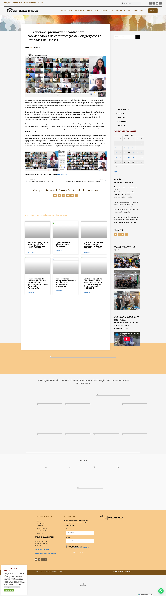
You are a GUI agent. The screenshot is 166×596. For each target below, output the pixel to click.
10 (116, 152)
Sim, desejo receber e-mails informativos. (77, 546)
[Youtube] (157, 3)
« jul (115, 171)
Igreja (27, 48)
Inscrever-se (80, 552)
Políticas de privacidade (81, 547)
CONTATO (119, 10)
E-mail (68, 537)
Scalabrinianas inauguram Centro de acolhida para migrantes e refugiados (66, 282)
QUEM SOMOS (65, 10)
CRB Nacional (62, 174)
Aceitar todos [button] (9, 590)
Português (144, 594)
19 (124, 157)
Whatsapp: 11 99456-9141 (42, 549)
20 (129, 157)
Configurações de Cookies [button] (12, 587)
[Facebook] (150, 3)
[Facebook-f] (115, 234)
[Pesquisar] (137, 37)
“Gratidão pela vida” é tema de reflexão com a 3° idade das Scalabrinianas (37, 245)
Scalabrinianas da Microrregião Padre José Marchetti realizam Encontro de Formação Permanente (37, 283)
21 (133, 157)
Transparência (107, 10)
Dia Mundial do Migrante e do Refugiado (63, 244)
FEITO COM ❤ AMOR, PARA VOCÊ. (122, 571)
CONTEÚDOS (91, 10)
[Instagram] (154, 3)
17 (116, 157)
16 (141, 152)
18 (120, 157)
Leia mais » (30, 252)
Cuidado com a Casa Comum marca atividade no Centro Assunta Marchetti (93, 245)
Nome (68, 529)
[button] (55, 195)
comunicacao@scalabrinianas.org (45, 553)
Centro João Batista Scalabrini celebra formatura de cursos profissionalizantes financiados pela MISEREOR (93, 283)
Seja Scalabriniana (135, 10)
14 (133, 152)
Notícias (78, 10)
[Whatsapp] (160, 3)
